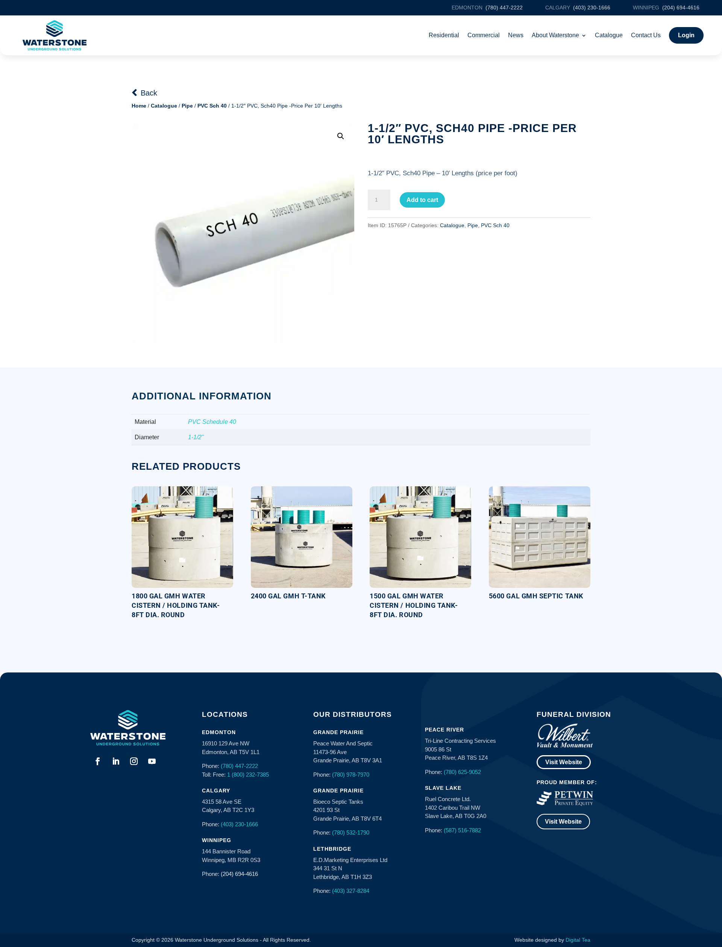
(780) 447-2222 (239, 766)
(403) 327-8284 (350, 891)
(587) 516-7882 (462, 830)
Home (139, 106)
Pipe (187, 106)
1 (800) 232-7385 (248, 774)
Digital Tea (578, 940)
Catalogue (609, 35)
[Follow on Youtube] (151, 761)
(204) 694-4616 (239, 874)
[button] (340, 136)
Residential (444, 35)
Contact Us (646, 35)
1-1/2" (196, 437)
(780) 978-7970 (350, 774)
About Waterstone (555, 35)
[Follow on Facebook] (97, 761)
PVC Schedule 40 (212, 422)
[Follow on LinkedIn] (115, 761)
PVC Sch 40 (212, 106)
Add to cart (422, 200)
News (515, 35)
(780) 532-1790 (350, 832)
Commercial (483, 35)
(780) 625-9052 (462, 772)
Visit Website (563, 762)
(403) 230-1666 (239, 824)
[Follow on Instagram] (133, 761)
